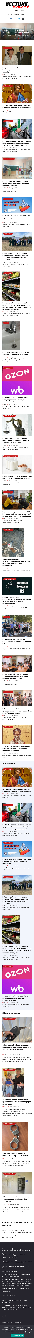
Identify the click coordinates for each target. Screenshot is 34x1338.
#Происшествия (11, 1013)
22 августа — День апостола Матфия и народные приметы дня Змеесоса (16, 106)
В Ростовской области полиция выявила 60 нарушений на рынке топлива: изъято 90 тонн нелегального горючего (16, 1048)
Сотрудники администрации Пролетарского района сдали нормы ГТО (17, 641)
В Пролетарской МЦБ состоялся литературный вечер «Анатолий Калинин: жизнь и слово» (15, 676)
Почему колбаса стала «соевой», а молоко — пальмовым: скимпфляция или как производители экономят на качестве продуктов (16, 306)
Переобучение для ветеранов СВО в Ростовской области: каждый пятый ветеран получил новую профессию (16, 514)
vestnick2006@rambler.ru (17, 14)
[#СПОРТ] (17, 636)
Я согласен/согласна (17, 1335)
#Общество (8, 763)
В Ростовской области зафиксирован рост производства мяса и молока (17, 477)
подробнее (10, 1329)
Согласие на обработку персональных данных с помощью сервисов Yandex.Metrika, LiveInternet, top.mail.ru (17, 1307)
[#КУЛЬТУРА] (17, 64)
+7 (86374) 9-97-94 (17, 10)
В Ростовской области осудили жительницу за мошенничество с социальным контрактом (15, 441)
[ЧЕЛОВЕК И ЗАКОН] (17, 435)
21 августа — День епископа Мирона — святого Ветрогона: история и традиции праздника (16, 748)
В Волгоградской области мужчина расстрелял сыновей (15, 1155)
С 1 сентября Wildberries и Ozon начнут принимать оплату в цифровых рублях (15, 400)
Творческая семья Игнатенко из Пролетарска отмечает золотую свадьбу (15, 70)
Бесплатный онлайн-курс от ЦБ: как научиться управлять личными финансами (16, 218)
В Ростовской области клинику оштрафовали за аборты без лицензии (15, 1199)
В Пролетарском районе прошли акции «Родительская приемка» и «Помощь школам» (15, 183)
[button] (14, 38)
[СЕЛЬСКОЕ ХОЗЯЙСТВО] (17, 473)
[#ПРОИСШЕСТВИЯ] (17, 1041)
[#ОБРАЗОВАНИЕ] (17, 178)
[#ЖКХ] (11, 349)
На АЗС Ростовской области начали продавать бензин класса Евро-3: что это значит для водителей (16, 143)
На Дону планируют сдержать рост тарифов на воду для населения (16, 353)
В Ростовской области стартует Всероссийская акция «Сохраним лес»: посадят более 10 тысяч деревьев (15, 900)
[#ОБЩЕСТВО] (17, 102)
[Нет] (32, 1332)
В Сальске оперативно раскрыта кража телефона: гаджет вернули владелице (16, 1102)
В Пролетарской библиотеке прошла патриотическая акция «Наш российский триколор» (17, 711)
